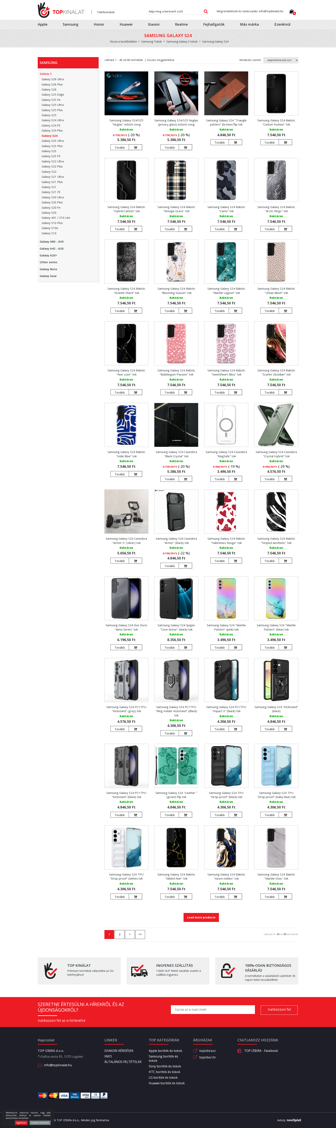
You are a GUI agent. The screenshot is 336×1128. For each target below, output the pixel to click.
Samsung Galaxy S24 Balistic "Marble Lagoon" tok (226, 290)
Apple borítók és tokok (165, 1051)
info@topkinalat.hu (58, 1065)
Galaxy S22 (49, 171)
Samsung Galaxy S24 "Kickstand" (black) (276, 709)
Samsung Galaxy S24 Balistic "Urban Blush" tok (276, 290)
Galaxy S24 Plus (52, 130)
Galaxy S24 (50, 136)
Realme (181, 24)
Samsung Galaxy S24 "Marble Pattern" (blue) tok (276, 627)
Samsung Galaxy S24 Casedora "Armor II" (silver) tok (126, 540)
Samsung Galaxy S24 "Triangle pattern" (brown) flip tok (226, 122)
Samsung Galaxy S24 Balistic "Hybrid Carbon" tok (126, 209)
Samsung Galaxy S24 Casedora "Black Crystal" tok (176, 454)
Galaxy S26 (49, 89)
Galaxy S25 (49, 115)
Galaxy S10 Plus (52, 223)
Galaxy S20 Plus (52, 202)
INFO (108, 1056)
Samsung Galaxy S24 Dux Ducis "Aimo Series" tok (126, 627)
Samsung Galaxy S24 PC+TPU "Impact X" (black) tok (226, 709)
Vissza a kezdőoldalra (123, 41)
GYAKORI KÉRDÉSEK (118, 1051)
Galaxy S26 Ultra (53, 79)
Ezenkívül (282, 24)
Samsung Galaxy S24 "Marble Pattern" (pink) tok (226, 627)
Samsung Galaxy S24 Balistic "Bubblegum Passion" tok (176, 372)
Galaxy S (46, 74)
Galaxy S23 (49, 151)
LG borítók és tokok (163, 1077)
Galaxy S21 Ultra (53, 177)
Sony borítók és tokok (165, 1066)
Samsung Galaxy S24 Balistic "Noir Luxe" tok (126, 372)
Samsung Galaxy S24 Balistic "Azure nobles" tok (226, 876)
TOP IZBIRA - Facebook (260, 1051)
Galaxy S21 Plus (52, 182)
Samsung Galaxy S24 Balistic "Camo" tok (226, 209)
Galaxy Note (48, 269)
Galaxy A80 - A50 (52, 241)
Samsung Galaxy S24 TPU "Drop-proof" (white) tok (126, 876)
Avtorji (281, 1120)
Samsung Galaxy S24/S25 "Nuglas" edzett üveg (126, 122)
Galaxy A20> (48, 255)
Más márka (249, 24)
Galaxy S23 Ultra (53, 141)
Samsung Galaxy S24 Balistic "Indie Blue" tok (126, 454)
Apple (42, 24)
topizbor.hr (207, 1057)
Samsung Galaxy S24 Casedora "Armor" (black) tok (176, 540)
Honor (99, 24)
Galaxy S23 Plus (52, 146)
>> (140, 934)
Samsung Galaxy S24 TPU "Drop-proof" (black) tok (226, 795)
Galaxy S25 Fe (51, 100)
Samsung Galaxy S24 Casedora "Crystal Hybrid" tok (276, 454)
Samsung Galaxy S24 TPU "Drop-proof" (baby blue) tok (276, 795)
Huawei (126, 24)
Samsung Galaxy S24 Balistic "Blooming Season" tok (176, 290)
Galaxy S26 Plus (52, 84)
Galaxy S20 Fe (51, 207)
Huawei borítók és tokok (167, 1083)
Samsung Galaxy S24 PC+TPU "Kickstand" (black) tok (126, 795)
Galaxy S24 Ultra (53, 120)
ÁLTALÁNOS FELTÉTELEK (123, 1062)
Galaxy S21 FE (51, 192)
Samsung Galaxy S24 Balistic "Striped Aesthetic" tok (276, 540)
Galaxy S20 (49, 212)
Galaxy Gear (48, 276)
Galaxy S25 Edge (53, 94)
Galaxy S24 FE (51, 125)
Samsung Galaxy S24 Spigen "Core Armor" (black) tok (176, 627)
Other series (48, 262)
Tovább (120, 147)
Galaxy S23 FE (51, 156)
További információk (40, 1122)
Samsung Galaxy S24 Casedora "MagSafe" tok (226, 454)
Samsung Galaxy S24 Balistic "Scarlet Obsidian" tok (276, 372)
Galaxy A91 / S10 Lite (56, 218)
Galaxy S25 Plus (52, 110)
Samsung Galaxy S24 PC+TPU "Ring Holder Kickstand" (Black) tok (176, 711)
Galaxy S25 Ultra (53, 105)
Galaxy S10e (50, 228)
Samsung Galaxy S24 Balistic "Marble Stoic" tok (276, 876)
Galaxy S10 (49, 233)
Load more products (201, 917)
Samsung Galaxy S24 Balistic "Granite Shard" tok (126, 290)
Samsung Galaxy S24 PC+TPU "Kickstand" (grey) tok (126, 709)
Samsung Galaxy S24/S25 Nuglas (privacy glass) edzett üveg (176, 122)
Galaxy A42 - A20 (52, 248)
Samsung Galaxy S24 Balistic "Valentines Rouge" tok (226, 540)
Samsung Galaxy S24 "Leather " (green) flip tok (176, 795)
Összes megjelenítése (160, 60)
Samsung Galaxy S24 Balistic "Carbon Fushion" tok (276, 122)
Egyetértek (21, 1122)
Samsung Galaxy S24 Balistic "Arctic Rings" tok (276, 209)
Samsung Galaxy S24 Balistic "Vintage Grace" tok (176, 209)
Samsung (70, 24)
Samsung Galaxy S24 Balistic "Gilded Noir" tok (176, 876)
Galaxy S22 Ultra (53, 161)
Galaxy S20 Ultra (53, 197)
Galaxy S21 (49, 187)
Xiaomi (154, 24)
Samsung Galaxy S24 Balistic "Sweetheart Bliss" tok (226, 372)
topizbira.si (207, 1051)
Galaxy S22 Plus (52, 166)
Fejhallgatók (214, 24)
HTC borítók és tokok (164, 1072)
